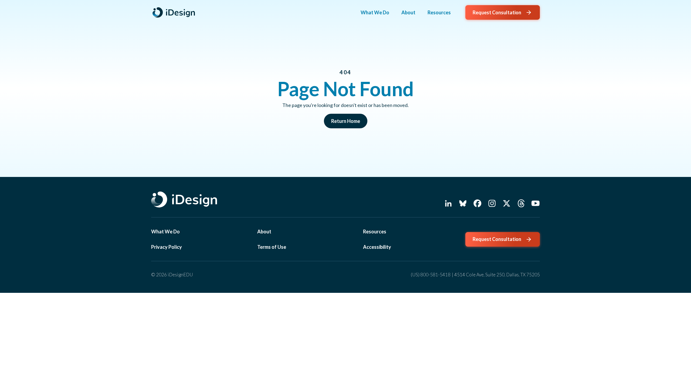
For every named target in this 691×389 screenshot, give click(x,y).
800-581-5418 (435, 274)
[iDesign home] (174, 12)
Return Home (345, 121)
